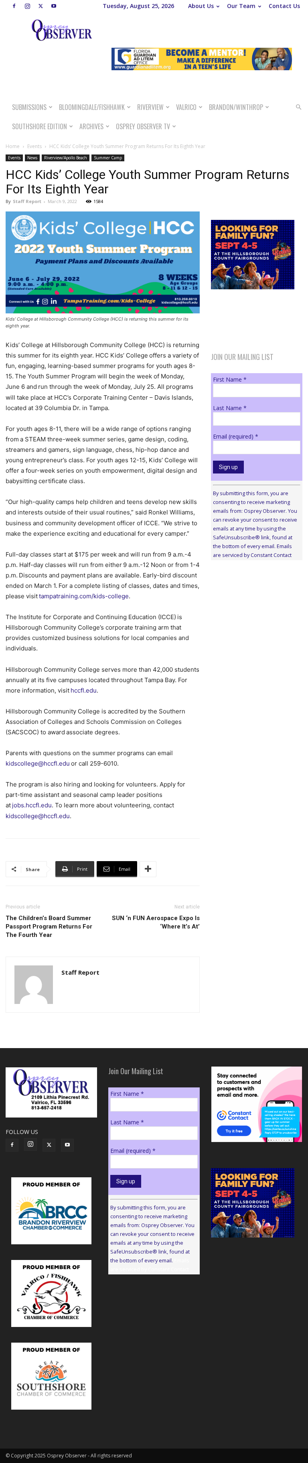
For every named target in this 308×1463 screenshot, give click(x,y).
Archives (91, 126)
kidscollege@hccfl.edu (38, 763)
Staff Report (27, 201)
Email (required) (235, 436)
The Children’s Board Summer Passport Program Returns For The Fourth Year (49, 926)
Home (13, 146)
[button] (298, 107)
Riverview (150, 107)
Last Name (230, 408)
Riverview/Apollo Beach (65, 158)
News (32, 158)
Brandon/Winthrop (236, 107)
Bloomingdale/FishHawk (92, 107)
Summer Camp (108, 158)
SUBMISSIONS (29, 107)
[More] (148, 869)
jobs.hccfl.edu (32, 805)
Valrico (186, 107)
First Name (230, 379)
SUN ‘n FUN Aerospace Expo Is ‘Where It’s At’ (156, 922)
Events (34, 146)
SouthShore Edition (39, 126)
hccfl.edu (84, 690)
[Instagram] (27, 6)
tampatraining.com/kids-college (84, 596)
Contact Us (284, 6)
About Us (201, 6)
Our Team (241, 6)
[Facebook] (14, 6)
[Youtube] (54, 6)
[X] (40, 6)
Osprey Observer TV (143, 126)
